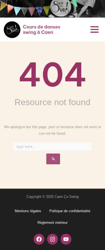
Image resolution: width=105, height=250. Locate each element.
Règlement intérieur (52, 223)
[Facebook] (39, 239)
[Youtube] (66, 239)
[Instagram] (52, 239)
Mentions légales (28, 211)
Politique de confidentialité (69, 211)
